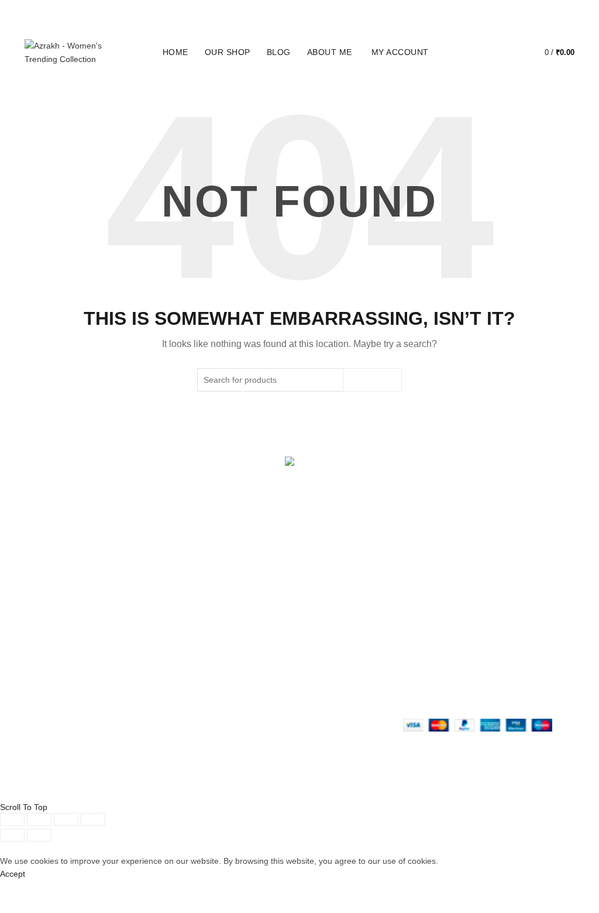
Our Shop (227, 52)
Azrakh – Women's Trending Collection (278, 791)
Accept (12, 873)
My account (400, 52)
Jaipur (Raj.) (47, 625)
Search (372, 380)
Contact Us (139, 676)
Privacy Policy (239, 638)
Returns (228, 655)
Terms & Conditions (249, 672)
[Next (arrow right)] (39, 835)
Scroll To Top (23, 807)
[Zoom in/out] (93, 819)
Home (175, 52)
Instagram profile (339, 638)
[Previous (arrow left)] (12, 835)
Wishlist (511, 47)
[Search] (478, 52)
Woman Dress (145, 659)
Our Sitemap (237, 706)
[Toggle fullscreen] (66, 819)
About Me (329, 52)
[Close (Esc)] (12, 819)
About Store (141, 625)
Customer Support (342, 689)
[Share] (39, 819)
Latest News (142, 693)
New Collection (146, 642)
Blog (279, 52)
